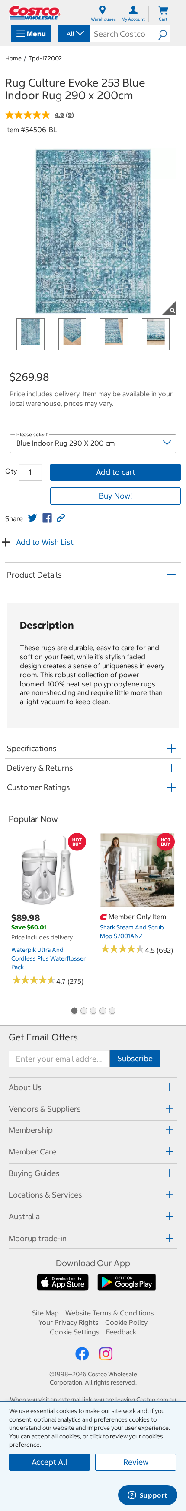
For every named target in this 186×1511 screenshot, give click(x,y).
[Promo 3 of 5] (93, 1011)
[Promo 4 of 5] (102, 1011)
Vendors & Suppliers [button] (45, 1109)
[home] (35, 12)
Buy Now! (115, 496)
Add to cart (115, 472)
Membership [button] (31, 1130)
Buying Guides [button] (34, 1173)
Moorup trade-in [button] (38, 1238)
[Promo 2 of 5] (83, 1011)
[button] (164, 33)
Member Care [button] (32, 1152)
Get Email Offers (43, 1037)
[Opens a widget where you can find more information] (147, 1496)
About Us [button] (25, 1087)
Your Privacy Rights (68, 1322)
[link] (32, 518)
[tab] (93, 1087)
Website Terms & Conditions (109, 1313)
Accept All (49, 1462)
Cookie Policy (126, 1322)
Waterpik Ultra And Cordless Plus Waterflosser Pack (48, 958)
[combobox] (73, 33)
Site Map (45, 1313)
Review (135, 1462)
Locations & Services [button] (45, 1195)
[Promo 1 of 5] (74, 1011)
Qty (11, 471)
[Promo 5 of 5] (112, 1011)
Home (13, 58)
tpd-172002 (45, 58)
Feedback (121, 1332)
